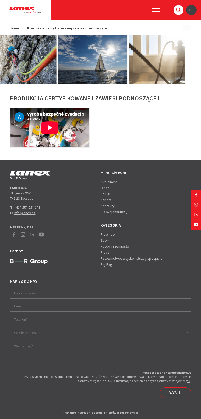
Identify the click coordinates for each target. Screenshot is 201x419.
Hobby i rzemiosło (114, 246)
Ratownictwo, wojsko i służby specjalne (131, 258)
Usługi (105, 194)
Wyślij (175, 392)
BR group (29, 262)
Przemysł (107, 234)
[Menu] (156, 10)
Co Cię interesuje (27, 332)
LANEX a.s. (25, 10)
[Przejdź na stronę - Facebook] (196, 195)
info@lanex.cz (24, 212)
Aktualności (109, 181)
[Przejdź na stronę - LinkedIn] (196, 215)
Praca (104, 252)
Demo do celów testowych (30, 175)
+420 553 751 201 (27, 207)
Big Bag (106, 264)
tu (188, 381)
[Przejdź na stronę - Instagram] (196, 205)
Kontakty (107, 206)
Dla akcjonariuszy (113, 212)
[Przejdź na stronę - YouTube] (196, 225)
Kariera (106, 200)
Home (14, 28)
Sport (104, 240)
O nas (104, 187)
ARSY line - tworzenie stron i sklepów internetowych (101, 413)
